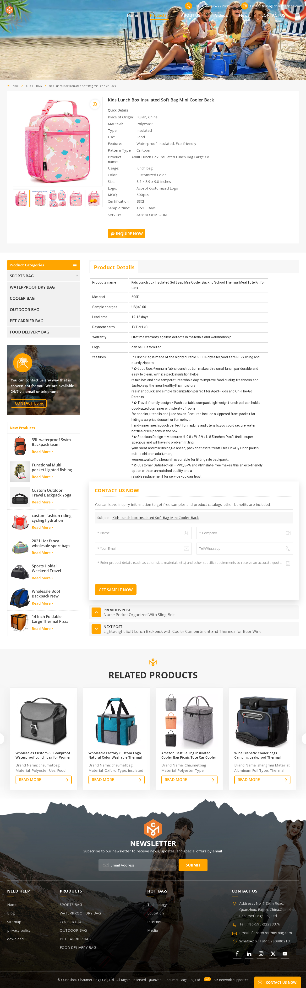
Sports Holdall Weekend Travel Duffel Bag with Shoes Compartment (52, 568)
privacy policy (19, 930)
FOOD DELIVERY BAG (29, 332)
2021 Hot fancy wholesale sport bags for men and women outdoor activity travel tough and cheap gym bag (52, 543)
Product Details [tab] (114, 267)
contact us (27, 403)
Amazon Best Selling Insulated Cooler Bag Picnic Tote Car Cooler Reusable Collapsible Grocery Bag (188, 755)
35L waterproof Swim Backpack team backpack (51, 442)
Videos (221, 15)
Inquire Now (129, 233)
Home (132, 15)
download (15, 938)
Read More (41, 451)
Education (155, 913)
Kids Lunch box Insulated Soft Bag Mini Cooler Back (155, 517)
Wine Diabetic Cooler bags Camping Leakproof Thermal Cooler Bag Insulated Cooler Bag (260, 755)
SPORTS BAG (22, 276)
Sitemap (14, 921)
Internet (154, 921)
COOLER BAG (33, 86)
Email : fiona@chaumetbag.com (276, 6)
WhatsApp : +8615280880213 (264, 941)
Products (158, 15)
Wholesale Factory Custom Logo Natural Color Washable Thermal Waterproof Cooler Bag (115, 755)
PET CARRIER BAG (26, 320)
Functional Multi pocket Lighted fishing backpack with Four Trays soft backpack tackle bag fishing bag (52, 467)
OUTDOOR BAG (24, 309)
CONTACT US (273, 15)
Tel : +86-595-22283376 (214, 6)
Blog (11, 913)
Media (152, 930)
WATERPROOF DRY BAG (32, 287)
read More (30, 779)
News (244, 15)
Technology (157, 904)
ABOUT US (190, 15)
